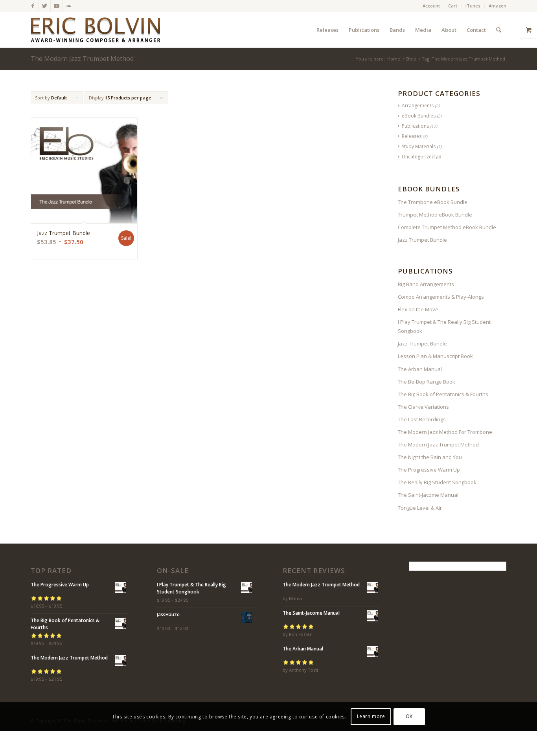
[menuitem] (431, 6)
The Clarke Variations (423, 406)
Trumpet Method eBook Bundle (435, 214)
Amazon (497, 6)
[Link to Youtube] (56, 6)
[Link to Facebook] (33, 6)
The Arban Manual (420, 369)
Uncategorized (418, 156)
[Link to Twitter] (44, 6)
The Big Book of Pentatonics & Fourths (443, 394)
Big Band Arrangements (426, 284)
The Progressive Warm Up (429, 469)
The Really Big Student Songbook (437, 482)
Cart (452, 6)
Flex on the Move (418, 309)
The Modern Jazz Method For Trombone (445, 431)
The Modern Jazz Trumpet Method (438, 444)
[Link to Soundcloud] (68, 6)
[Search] (498, 30)
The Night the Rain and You (430, 457)
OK (409, 716)
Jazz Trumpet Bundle (422, 239)
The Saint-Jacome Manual (428, 494)
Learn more (371, 716)
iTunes (472, 6)
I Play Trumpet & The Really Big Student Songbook (444, 326)
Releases (411, 136)
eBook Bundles (419, 115)
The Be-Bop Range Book (426, 381)
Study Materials (419, 146)
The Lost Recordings (422, 419)
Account (431, 6)
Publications (415, 126)
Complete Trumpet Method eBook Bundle (447, 227)
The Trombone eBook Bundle (432, 202)
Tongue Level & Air (420, 507)
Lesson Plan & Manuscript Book (435, 356)
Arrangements (418, 105)
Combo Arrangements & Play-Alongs (441, 296)
